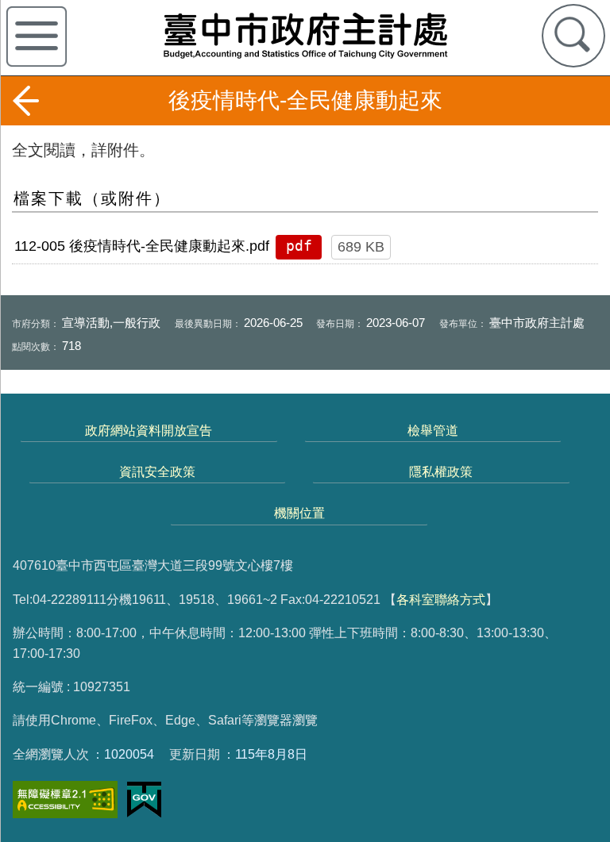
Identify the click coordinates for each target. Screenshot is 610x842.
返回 (25, 100)
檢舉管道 (432, 430)
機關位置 (299, 513)
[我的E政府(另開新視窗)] (144, 800)
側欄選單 (36, 36)
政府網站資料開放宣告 (148, 430)
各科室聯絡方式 (440, 599)
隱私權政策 (441, 471)
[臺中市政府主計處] (305, 34)
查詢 (573, 36)
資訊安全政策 (157, 471)
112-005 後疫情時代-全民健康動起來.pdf (141, 246)
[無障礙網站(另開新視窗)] (65, 799)
